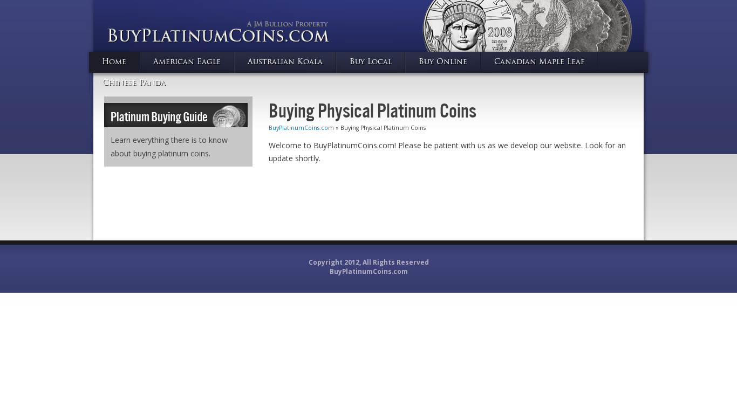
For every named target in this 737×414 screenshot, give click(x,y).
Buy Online (443, 62)
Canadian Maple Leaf (539, 62)
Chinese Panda (134, 83)
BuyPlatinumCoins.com (301, 128)
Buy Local (371, 62)
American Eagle (187, 62)
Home (114, 62)
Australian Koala (285, 62)
